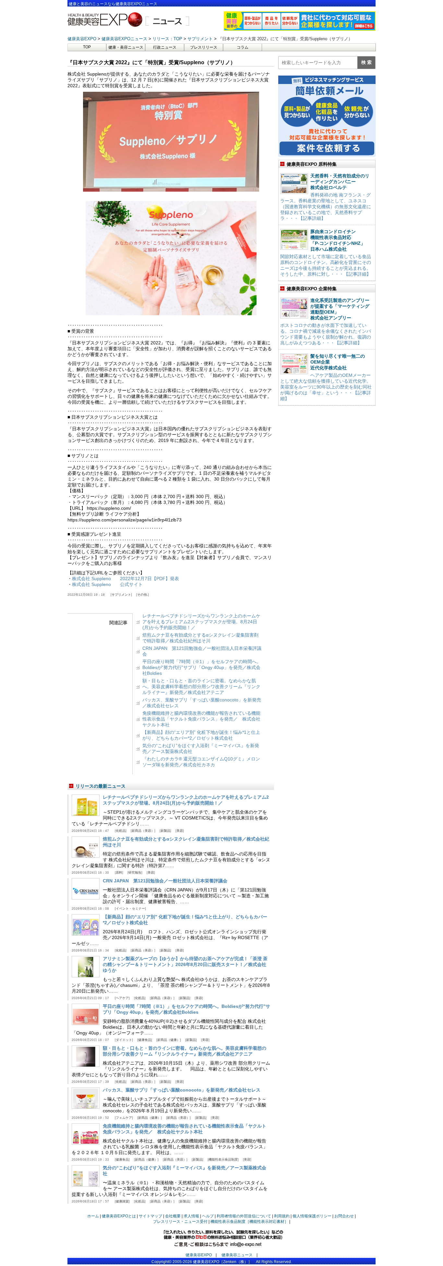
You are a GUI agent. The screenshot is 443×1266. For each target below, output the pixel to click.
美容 (179, 830)
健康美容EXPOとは (119, 1216)
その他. (142, 594)
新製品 (165, 830)
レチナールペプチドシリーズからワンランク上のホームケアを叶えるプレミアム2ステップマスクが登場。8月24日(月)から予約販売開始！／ (201, 621)
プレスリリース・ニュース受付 (180, 1221)
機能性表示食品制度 (223, 1159)
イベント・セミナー (130, 908)
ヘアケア (122, 998)
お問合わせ (344, 1216)
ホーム (93, 1216)
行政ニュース (164, 47)
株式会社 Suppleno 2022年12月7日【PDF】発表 (125, 578)
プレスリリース (203, 47)
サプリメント (121, 594)
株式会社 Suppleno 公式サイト (107, 584)
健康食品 (144, 1040)
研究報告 (134, 872)
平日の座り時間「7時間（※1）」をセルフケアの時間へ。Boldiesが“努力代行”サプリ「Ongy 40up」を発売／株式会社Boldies (201, 667)
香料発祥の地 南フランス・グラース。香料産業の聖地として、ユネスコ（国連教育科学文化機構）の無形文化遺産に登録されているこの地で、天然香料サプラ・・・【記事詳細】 (325, 206)
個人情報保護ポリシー (312, 1216)
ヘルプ (208, 1216)
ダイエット (124, 1040)
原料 (119, 872)
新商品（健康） (168, 1040)
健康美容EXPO (199, 1255)
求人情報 (191, 1216)
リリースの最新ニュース (101, 786)
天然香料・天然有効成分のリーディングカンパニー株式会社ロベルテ (339, 181)
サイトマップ (150, 1216)
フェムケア (124, 1117)
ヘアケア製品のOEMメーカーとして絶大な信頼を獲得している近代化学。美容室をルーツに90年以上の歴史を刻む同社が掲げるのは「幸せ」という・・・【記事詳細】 (326, 387)
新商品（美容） (143, 830)
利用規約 (282, 1216)
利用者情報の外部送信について (244, 1216)
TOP (87, 47)
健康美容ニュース (237, 1255)
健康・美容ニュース (125, 47)
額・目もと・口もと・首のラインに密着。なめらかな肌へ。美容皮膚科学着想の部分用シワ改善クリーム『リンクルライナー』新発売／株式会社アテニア (201, 686)
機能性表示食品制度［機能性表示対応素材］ (249, 1221)
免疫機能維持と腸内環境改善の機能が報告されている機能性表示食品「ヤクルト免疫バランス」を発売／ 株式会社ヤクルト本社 (201, 719)
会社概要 (173, 1216)
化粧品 (121, 830)
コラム (242, 47)
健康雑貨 (122, 1201)
